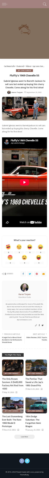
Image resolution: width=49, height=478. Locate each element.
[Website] (36, 325)
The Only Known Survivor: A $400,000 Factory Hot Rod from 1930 (12, 383)
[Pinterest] (36, 274)
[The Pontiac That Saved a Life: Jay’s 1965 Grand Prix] (36, 368)
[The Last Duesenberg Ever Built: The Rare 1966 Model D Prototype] (13, 405)
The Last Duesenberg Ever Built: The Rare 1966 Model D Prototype (12, 421)
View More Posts (24, 297)
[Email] (43, 274)
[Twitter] (30, 274)
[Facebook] (23, 274)
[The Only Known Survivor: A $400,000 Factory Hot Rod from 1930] (13, 368)
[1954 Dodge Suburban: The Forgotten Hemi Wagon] (36, 405)
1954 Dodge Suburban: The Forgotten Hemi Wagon (33, 421)
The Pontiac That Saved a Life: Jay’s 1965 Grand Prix (34, 382)
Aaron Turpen (17, 92)
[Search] (44, 4)
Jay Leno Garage (24, 70)
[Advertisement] (24, 34)
